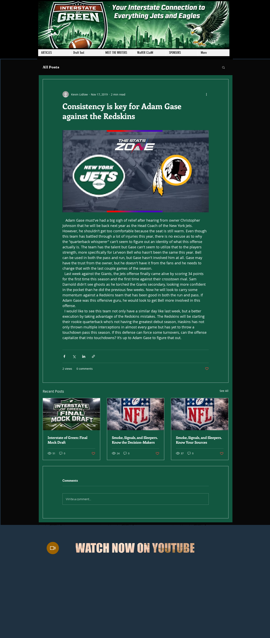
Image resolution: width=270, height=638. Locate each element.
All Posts (51, 67)
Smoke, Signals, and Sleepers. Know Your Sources (199, 440)
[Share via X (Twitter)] (74, 356)
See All (224, 391)
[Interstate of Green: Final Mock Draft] (71, 414)
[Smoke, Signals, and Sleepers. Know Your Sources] (199, 414)
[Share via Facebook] (64, 356)
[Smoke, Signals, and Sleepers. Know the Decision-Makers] (135, 414)
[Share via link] (93, 356)
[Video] (53, 548)
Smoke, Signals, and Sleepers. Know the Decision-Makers (135, 440)
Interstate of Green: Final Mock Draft (67, 440)
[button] (118, 52)
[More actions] (206, 94)
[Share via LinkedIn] (84, 356)
